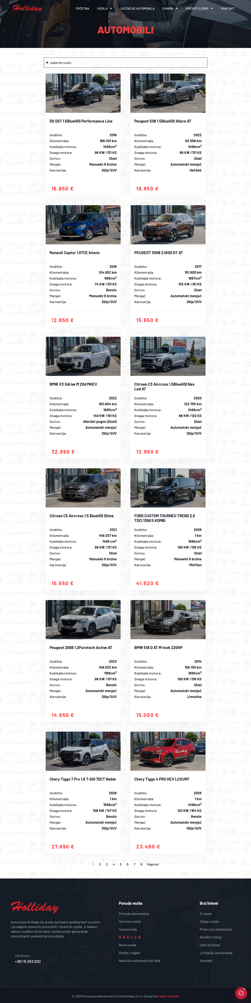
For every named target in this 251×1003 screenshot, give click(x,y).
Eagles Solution (168, 996)
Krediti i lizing (197, 8)
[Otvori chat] (241, 993)
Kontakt (228, 8)
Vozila (102, 8)
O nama (167, 8)
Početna (82, 8)
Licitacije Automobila (137, 8)
